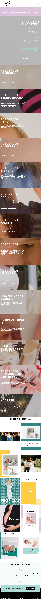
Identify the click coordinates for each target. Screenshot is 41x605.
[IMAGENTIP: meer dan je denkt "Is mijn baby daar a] (31, 545)
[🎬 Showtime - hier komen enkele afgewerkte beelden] (31, 518)
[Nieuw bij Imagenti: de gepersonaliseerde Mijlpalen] (10, 463)
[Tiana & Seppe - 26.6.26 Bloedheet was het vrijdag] (31, 463)
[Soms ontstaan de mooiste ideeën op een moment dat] (31, 436)
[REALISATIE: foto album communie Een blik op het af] (10, 545)
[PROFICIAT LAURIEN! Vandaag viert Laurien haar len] (10, 491)
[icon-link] (22, 598)
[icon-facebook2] (19, 598)
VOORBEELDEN (12, 82)
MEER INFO (4, 82)
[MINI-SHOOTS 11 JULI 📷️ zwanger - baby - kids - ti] (31, 491)
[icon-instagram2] (21, 598)
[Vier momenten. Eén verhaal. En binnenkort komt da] (10, 518)
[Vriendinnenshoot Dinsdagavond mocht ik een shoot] (10, 436)
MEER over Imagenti (27, 58)
